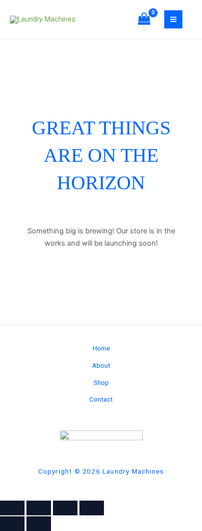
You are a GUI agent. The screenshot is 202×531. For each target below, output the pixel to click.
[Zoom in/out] (12, 508)
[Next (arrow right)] (38, 523)
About (101, 365)
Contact (101, 399)
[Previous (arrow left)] (12, 523)
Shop (101, 382)
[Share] (65, 508)
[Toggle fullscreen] (38, 508)
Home (101, 348)
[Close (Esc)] (91, 508)
